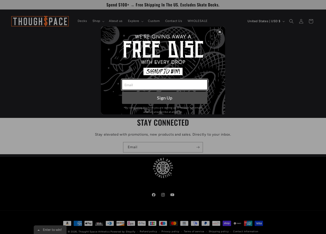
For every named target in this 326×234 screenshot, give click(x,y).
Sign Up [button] (164, 97)
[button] (219, 32)
